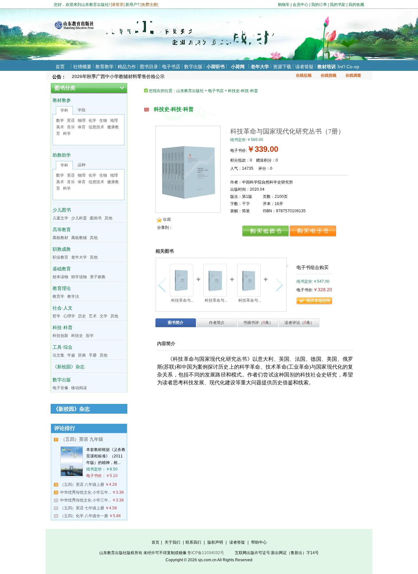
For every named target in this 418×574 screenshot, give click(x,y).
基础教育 (62, 268)
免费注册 (149, 4)
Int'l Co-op (348, 66)
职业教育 (60, 257)
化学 (92, 120)
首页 (60, 66)
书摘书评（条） (258, 322)
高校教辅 (79, 237)
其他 (108, 218)
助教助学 (62, 155)
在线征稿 (304, 75)
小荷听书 (215, 66)
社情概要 (82, 66)
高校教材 (60, 237)
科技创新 (60, 335)
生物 (103, 120)
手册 (93, 355)
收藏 (167, 219)
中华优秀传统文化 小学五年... (85, 492)
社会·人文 (62, 308)
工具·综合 (62, 347)
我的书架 (338, 4)
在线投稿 (328, 75)
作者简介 (217, 322)
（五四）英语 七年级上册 (82, 508)
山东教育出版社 (190, 90)
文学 (103, 316)
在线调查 (353, 75)
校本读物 (60, 277)
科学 (67, 133)
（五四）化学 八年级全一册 (84, 516)
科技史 (77, 335)
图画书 (96, 218)
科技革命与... (182, 300)
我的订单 (319, 4)
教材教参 (62, 100)
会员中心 (300, 4)
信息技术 (96, 127)
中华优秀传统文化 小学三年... (85, 500)
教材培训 (326, 66)
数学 (60, 120)
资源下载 (282, 66)
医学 (90, 335)
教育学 (58, 296)
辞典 (82, 355)
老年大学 (260, 66)
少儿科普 (79, 218)
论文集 (58, 355)
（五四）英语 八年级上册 (82, 484)
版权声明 (215, 542)
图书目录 (149, 66)
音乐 (71, 127)
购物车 (284, 4)
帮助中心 (259, 542)
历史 (82, 316)
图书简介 (176, 322)
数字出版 (193, 66)
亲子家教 (97, 277)
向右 (278, 285)
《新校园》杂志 (69, 366)
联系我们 (193, 542)
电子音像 (60, 388)
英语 (71, 120)
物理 (82, 120)
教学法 (73, 296)
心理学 (69, 316)
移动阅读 (79, 388)
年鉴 (71, 355)
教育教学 (104, 66)
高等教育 (62, 229)
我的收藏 (356, 4)
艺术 (93, 316)
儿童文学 (60, 218)
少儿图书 (62, 210)
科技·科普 (62, 327)
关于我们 (172, 542)
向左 (163, 285)
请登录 (117, 4)
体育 (82, 127)
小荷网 (238, 66)
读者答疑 (304, 66)
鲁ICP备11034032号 (205, 552)
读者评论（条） (299, 322)
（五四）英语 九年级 (82, 439)
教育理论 (62, 288)
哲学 (56, 316)
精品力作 (127, 66)
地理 (114, 120)
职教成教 (62, 249)
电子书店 (171, 66)
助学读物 (79, 277)
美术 (60, 127)
